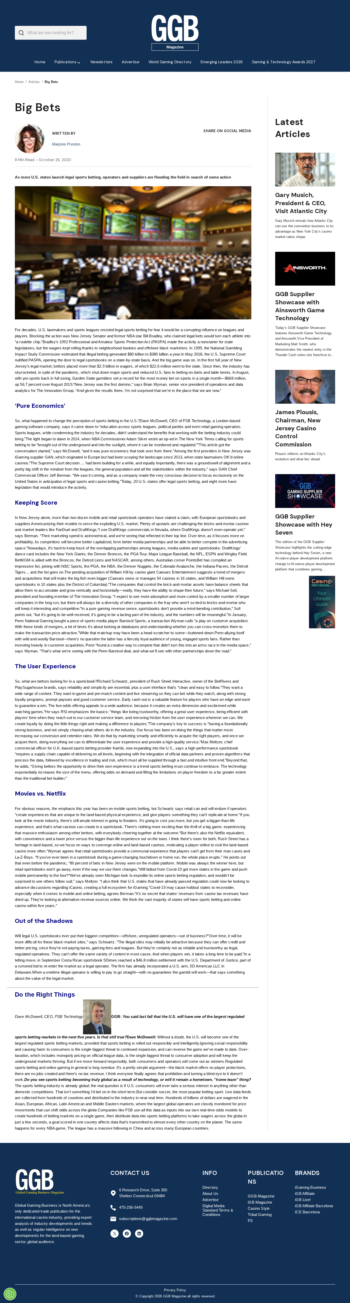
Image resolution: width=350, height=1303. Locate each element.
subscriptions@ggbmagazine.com (148, 1219)
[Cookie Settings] (10, 1294)
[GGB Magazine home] (175, 33)
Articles (34, 82)
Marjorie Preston (66, 144)
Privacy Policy (175, 1290)
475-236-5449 (131, 1207)
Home (19, 82)
